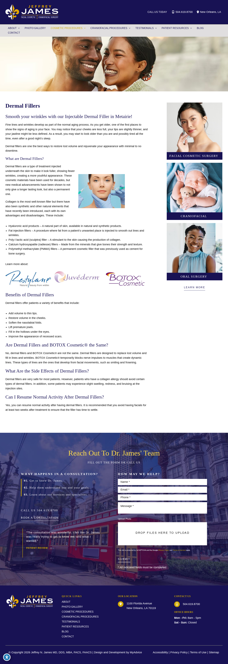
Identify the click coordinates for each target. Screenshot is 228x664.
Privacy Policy (163, 550)
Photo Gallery (72, 606)
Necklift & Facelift (195, 118)
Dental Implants (194, 252)
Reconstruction (194, 206)
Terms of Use (198, 652)
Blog (65, 631)
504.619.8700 (184, 11)
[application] (18, 28)
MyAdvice (136, 652)
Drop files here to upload (163, 532)
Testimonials (71, 621)
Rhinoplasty (194, 132)
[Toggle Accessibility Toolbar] (7, 657)
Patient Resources (75, 626)
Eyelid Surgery (194, 145)
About (66, 601)
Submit (124, 559)
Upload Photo (124, 518)
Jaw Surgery (195, 178)
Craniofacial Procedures (80, 616)
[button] (194, 288)
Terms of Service (179, 550)
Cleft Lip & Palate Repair (194, 192)
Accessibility (160, 652)
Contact (68, 636)
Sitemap (214, 652)
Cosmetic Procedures (78, 611)
